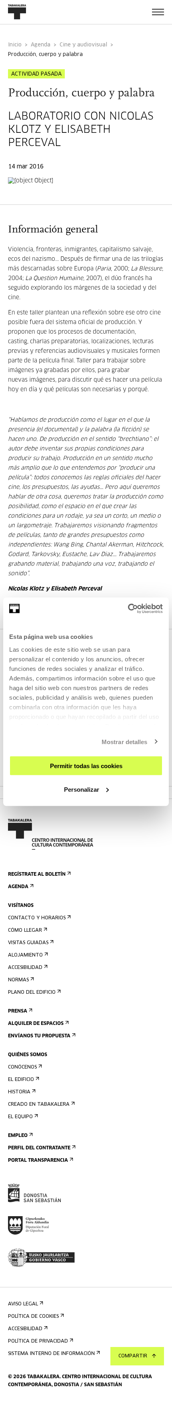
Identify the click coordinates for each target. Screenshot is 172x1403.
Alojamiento (25, 955)
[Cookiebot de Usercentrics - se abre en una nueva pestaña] (128, 608)
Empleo (18, 1135)
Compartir (132, 1356)
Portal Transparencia (38, 1160)
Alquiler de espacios (36, 1023)
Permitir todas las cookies (86, 766)
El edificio (21, 1079)
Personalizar (81, 789)
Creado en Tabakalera (39, 1104)
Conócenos (22, 1067)
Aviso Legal (23, 1304)
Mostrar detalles (125, 741)
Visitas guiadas (28, 943)
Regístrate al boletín (37, 874)
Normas (18, 980)
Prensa (17, 1011)
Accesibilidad (25, 967)
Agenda (40, 45)
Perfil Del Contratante (39, 1148)
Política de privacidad (38, 1341)
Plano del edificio (32, 992)
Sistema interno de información (51, 1353)
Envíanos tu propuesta (39, 1036)
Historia (19, 1092)
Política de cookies (33, 1316)
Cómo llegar (25, 930)
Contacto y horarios (37, 918)
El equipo (20, 1117)
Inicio (15, 45)
